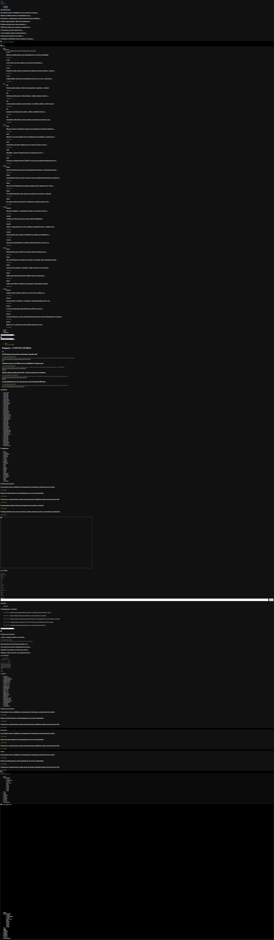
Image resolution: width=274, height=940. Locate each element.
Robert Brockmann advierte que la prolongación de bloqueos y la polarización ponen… (32, 170)
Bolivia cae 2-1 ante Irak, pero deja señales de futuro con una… (24, 324)
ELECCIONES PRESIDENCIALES (19, 359)
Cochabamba (6, 454)
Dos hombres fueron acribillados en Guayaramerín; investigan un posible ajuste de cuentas (28, 487)
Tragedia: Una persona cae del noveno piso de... (15, 649)
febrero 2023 (6, 442)
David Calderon (7, 375)
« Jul (2, 670)
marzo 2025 (6, 410)
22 (8, 666)
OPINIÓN (5, 463)
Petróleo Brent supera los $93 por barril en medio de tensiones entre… (26, 252)
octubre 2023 (6, 432)
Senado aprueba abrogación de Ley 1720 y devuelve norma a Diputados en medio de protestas (32, 622)
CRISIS (13, 368)
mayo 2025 (5, 408)
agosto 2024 (6, 419)
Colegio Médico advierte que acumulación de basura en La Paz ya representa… (29, 78)
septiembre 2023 (7, 433)
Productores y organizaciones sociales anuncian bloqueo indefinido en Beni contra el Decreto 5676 (30, 499)
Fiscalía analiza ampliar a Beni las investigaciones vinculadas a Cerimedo (27, 88)
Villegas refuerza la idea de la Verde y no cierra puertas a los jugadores (24, 372)
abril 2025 (5, 409)
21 (7, 666)
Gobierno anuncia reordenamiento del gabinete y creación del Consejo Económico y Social (30, 612)
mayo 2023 (5, 439)
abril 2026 (5, 397)
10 (1, 664)
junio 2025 (5, 406)
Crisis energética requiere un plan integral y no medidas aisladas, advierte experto (30, 103)
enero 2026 (5, 401)
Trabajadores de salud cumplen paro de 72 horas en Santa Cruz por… (27, 144)
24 (1, 667)
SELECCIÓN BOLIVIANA (20, 377)
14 (7, 664)
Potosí (4, 470)
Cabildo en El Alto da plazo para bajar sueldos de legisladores (24, 219)
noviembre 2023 (7, 431)
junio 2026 (5, 395)
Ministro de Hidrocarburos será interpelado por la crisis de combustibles (27, 55)
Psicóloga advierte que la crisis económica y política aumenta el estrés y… (27, 96)
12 (4, 664)
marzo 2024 (6, 426)
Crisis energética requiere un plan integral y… (14, 33)
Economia (5, 456)
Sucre (4, 478)
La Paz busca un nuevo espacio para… (12, 30)
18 (2, 666)
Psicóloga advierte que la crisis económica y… (14, 24)
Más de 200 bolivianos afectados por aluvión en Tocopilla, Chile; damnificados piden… (31, 260)
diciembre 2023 (6, 430)
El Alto (5, 457)
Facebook (5, 606)
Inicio (4, 48)
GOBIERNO (23, 368)
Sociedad (5, 206)
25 (2, 667)
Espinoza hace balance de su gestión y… (12, 36)
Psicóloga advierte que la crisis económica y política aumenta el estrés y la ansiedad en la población (30, 512)
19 (4, 666)
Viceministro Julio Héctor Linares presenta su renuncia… (17, 38)
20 (5, 666)
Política (4, 165)
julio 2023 (5, 436)
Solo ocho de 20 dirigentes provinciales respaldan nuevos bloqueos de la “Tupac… (30, 186)
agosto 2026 (6, 392)
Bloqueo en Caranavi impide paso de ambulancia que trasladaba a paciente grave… (31, 137)
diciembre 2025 (6, 403)
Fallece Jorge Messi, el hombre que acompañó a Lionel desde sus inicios (27, 283)
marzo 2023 (6, 441)
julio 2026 (5, 394)
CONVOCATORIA (6, 359)
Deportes (5, 288)
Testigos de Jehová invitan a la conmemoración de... (16, 652)
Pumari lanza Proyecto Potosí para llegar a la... (14, 644)
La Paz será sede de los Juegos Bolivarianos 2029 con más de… (24, 308)
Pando (4, 466)
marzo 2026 (6, 399)
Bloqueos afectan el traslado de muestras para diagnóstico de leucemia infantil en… (30, 129)
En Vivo (4, 331)
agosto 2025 (6, 404)
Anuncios (5, 6)
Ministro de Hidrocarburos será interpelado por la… (16, 15)
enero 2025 (5, 413)
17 (1, 666)
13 (5, 664)
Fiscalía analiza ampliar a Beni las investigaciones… (16, 21)
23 (9, 666)
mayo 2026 (5, 396)
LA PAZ (5, 460)
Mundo (4, 247)
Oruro (4, 464)
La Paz (8, 52)
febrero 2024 (6, 427)
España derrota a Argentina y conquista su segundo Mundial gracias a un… (28, 301)
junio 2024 (5, 422)
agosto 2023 (6, 435)
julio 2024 (5, 421)
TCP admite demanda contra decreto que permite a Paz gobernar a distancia (28, 193)
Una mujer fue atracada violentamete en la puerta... (16, 647)
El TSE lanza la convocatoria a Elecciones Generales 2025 (19, 354)
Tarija (4, 479)
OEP (29, 359)
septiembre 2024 (7, 418)
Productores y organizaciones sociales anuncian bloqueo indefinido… (21, 18)
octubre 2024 (6, 417)
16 (9, 664)
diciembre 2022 (6, 445)
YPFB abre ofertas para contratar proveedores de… (16, 27)
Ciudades (5, 452)
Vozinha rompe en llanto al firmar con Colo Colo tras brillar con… (25, 293)
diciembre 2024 (6, 414)
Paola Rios (6, 356)
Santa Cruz (5, 473)
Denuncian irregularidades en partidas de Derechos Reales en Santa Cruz (27, 242)
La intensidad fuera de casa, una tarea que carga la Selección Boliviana (24, 381)
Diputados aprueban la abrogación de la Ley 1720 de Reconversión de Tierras (27, 625)
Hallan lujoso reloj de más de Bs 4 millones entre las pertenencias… (25, 275)
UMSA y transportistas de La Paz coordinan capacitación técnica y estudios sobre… (30, 226)
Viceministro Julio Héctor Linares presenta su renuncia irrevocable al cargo (28, 119)
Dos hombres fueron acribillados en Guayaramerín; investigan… (19, 12)
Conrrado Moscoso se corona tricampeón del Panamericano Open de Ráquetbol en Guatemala (34, 316)
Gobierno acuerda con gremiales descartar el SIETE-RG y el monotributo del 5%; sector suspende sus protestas (35, 618)
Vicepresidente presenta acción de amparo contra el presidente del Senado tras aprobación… (33, 178)
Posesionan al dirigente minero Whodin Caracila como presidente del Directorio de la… (31, 160)
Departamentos (6, 49)
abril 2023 (5, 440)
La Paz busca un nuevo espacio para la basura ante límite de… (24, 63)
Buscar (2, 597)
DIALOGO (17, 368)
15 (8, 664)
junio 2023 (5, 437)
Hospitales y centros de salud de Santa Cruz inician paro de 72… (25, 152)
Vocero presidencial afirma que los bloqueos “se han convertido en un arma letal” (28, 615)
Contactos (5, 7)
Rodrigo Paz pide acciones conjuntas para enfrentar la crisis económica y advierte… (30, 70)
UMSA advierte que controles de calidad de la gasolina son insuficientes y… (28, 234)
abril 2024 (5, 424)
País (4, 83)
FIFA (12, 377)
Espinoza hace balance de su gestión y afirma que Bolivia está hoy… (26, 111)
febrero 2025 (6, 412)
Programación (6, 332)
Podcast (4, 329)
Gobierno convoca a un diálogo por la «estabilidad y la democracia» (23, 363)
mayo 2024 (5, 423)
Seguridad (5, 474)
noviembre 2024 (7, 415)
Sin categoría (6, 475)
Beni (4, 451)
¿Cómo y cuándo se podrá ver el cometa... (13, 637)
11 (2, 664)
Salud (4, 124)
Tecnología (5, 481)
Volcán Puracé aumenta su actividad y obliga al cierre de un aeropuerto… (27, 267)
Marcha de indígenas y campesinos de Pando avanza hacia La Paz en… (27, 211)
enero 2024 (5, 428)
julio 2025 (5, 405)
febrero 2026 (6, 400)
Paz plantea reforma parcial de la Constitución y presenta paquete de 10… (28, 201)
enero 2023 (5, 444)
